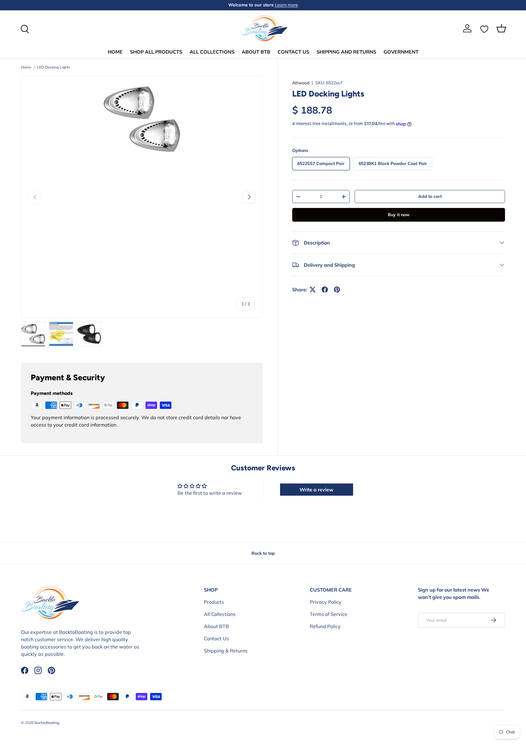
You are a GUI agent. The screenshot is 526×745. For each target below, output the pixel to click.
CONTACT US (293, 52)
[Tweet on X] (313, 289)
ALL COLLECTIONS (212, 52)
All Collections (220, 614)
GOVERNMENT (401, 52)
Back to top (263, 553)
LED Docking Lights (53, 67)
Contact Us (216, 638)
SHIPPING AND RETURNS (346, 52)
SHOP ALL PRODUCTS (156, 52)
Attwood (300, 83)
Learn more (286, 5)
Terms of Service (328, 614)
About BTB (216, 626)
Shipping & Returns (225, 651)
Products (214, 602)
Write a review (316, 490)
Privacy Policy (326, 602)
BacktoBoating (46, 722)
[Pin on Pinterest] (337, 289)
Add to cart (430, 196)
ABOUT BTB (256, 52)
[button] (501, 28)
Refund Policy (325, 626)
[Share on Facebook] (325, 289)
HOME (115, 52)
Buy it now (398, 214)
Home (26, 67)
